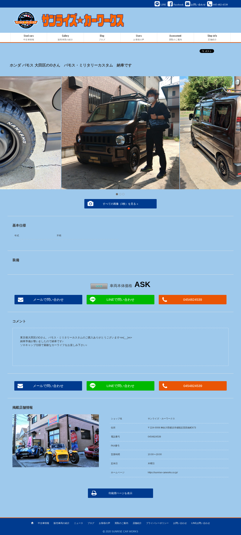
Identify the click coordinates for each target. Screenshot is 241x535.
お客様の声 (104, 523)
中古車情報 (43, 523)
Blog (102, 37)
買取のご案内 (121, 523)
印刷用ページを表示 (120, 493)
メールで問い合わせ (48, 299)
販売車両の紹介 (61, 523)
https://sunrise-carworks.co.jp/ (163, 472)
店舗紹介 (137, 523)
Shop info (212, 37)
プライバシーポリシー (157, 523)
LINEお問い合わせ (200, 523)
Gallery (65, 37)
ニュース (78, 523)
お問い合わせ (180, 523)
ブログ (91, 523)
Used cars (28, 37)
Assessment (175, 37)
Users (138, 37)
